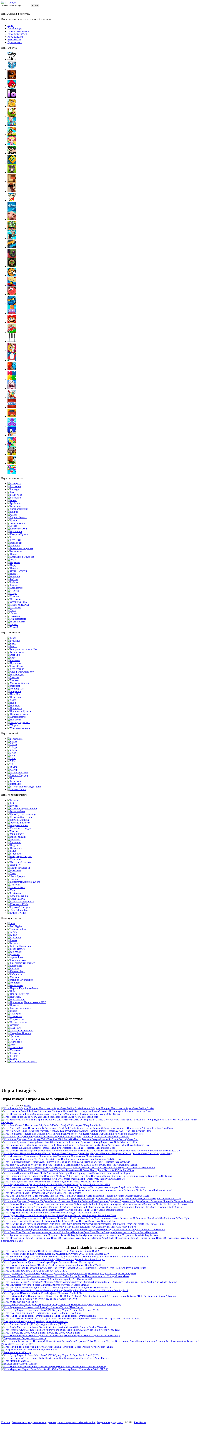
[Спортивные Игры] (12, 593)
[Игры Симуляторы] (12, 416)
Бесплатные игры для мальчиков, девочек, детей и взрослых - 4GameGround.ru (53, 1422)
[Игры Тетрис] (12, 444)
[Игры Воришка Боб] (12, 153)
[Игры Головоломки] (12, 181)
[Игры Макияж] (13, 680)
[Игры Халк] (11, 890)
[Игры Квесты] (12, 266)
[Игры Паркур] (13, 565)
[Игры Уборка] (13, 725)
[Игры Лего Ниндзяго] (12, 303)
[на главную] (8, 2)
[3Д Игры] (12, 69)
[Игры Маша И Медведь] (18, 775)
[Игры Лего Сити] (14, 540)
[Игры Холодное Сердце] (18, 896)
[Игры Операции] (14, 691)
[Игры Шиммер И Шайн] (18, 904)
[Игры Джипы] (13, 511)
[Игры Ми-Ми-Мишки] (17, 836)
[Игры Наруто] (13, 845)
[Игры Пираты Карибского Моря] (23, 988)
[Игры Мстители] (14, 842)
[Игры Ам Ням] (12, 116)
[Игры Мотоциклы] (20, 548)
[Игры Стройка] (13, 1025)
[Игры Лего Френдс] (16, 669)
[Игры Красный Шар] (12, 294)
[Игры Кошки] (15, 663)
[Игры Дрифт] (12, 520)
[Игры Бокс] (11, 492)
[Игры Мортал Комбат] (17, 517)
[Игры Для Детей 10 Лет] (12, 767)
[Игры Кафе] (11, 657)
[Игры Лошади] (16, 674)
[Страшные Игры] (17, 602)
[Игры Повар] (12, 700)
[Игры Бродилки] (12, 134)
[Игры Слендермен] (15, 587)
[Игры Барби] (12, 638)
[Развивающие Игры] (25, 786)
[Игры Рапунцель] (14, 853)
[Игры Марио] (12, 322)
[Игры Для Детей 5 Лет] (12, 752)
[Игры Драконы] (14, 954)
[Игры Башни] (17, 1022)
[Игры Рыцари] (13, 585)
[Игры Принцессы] (15, 708)
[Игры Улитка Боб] (12, 463)
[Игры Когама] (12, 285)
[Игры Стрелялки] (14, 607)
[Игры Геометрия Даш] (12, 163)
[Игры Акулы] (12, 932)
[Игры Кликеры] (12, 275)
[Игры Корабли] (13, 968)
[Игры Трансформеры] (17, 618)
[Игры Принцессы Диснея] (19, 711)
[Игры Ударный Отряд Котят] (12, 454)
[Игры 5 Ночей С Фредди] (12, 78)
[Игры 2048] (11, 923)
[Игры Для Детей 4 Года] (12, 750)
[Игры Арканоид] (14, 937)
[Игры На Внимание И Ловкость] (12, 350)
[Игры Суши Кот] (14, 1027)
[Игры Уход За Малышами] (19, 728)
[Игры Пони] (12, 702)
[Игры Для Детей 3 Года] (12, 747)
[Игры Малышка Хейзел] (18, 683)
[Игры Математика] (18, 772)
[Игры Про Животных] (12, 219)
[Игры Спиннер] (12, 426)
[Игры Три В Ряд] (14, 1036)
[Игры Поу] (11, 778)
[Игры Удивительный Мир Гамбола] (24, 881)
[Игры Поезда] (13, 573)
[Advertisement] (100, 1397)
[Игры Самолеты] (12, 397)
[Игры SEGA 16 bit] (12, 407)
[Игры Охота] (12, 559)
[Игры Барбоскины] (15, 738)
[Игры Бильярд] (13, 489)
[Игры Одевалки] (14, 654)
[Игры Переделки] (15, 697)
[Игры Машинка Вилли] (12, 332)
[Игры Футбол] (13, 624)
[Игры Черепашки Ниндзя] (19, 828)
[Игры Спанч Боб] (14, 870)
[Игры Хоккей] (13, 627)
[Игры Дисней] (12, 210)
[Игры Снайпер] (13, 590)
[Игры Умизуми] (14, 884)
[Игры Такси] (12, 610)
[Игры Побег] (12, 991)
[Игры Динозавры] (15, 951)
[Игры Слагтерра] (14, 1013)
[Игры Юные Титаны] (17, 912)
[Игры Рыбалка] (13, 582)
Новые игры (14, 39)
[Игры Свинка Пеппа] (17, 789)
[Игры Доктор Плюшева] (18, 819)
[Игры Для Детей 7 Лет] (12, 758)
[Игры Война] (15, 497)
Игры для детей (16, 36)
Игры (10, 25)
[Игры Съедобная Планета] (19, 1033)
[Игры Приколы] (12, 388)
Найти (35, 6)
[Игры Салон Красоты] (17, 716)
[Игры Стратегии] (14, 599)
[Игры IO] (12, 97)
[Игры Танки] (12, 613)
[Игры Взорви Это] (12, 144)
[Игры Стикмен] (14, 596)
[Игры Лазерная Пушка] (18, 534)
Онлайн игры (15, 28)
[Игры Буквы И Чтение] (12, 741)
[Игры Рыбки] (12, 1010)
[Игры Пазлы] (12, 379)
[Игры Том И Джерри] (16, 876)
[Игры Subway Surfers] (17, 929)
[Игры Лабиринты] (15, 974)
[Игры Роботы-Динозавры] (19, 1008)
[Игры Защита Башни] (16, 523)
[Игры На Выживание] (15, 551)
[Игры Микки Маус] (16, 834)
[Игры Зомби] (12, 525)
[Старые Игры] (16, 1019)
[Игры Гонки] (12, 500)
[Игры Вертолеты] (15, 943)
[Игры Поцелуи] (14, 705)
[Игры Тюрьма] (16, 621)
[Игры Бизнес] (12, 940)
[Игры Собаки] (14, 719)
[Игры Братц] (12, 643)
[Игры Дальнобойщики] (18, 509)
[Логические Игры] (12, 313)
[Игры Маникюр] (14, 685)
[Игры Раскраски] (14, 781)
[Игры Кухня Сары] (15, 666)
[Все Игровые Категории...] (22, 1061)
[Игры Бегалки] (12, 125)
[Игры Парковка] (14, 562)
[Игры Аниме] (12, 934)
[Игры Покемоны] (14, 996)
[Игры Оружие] (21, 556)
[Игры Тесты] (19, 722)
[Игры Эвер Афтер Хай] (18, 910)
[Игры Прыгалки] (13, 1005)
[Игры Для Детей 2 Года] (12, 744)
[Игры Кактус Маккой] (17, 528)
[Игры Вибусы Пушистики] (20, 946)
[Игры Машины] (14, 545)
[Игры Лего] (11, 537)
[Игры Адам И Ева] (12, 106)
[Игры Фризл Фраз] (15, 957)
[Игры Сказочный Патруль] (19, 862)
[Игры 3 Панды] (12, 59)
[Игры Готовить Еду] (16, 652)
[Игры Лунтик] (13, 769)
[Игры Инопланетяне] (27, 1002)
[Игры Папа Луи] (14, 694)
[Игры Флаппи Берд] (16, 1047)
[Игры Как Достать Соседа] (19, 960)
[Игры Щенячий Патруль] (19, 907)
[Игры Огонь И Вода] (12, 369)
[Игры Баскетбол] (14, 486)
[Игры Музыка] (12, 341)
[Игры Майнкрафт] (15, 542)
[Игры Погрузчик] (18, 571)
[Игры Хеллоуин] (14, 1050)
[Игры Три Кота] (14, 1039)
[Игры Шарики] (12, 473)
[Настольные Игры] (15, 985)
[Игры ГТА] (12, 191)
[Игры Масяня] (13, 831)
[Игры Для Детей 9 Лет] (12, 764)
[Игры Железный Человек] (19, 822)
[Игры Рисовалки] (14, 783)
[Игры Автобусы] (14, 483)
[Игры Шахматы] (14, 1053)
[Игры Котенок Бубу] (16, 971)
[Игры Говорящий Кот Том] (12, 172)
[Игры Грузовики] (14, 506)
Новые (27, 1105)
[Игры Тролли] (13, 879)
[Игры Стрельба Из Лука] (18, 604)
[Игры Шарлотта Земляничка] (21, 901)
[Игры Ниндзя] (13, 554)
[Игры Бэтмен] (13, 805)
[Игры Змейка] (12, 247)
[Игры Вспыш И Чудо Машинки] (22, 808)
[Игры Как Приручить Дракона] (21, 963)
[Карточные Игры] (15, 965)
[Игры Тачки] (12, 873)
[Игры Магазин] (13, 677)
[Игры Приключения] (16, 999)
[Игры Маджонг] (14, 977)
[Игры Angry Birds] (12, 87)
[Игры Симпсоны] (15, 859)
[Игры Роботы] (13, 579)
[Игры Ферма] (12, 1044)
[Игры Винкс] (12, 646)
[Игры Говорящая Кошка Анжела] (22, 649)
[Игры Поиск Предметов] (18, 994)
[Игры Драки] (12, 514)
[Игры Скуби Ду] (14, 865)
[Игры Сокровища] (15, 1016)
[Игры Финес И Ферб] (16, 887)
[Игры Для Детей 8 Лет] (12, 761)
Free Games (140, 1422)
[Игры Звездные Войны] (18, 825)
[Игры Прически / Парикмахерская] (18, 714)
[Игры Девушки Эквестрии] (20, 817)
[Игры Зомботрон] (12, 256)
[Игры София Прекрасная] (19, 867)
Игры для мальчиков (18, 31)
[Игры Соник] (12, 435)
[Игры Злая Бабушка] (12, 238)
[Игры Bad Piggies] (15, 926)
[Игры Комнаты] (14, 660)
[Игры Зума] (12, 228)
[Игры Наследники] (15, 848)
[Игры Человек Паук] (16, 898)
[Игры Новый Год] (12, 360)
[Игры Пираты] (13, 568)
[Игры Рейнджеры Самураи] (20, 856)
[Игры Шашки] (13, 1056)
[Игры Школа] (12, 1058)
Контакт (5, 1422)
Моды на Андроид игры (110, 1422)
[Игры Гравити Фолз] (16, 811)
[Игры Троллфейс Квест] (15, 1041)
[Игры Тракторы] (14, 616)
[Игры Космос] (15, 531)
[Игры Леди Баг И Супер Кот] (21, 671)
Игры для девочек (17, 34)
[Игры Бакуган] (13, 800)
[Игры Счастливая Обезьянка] (20, 1030)
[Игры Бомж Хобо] (15, 494)
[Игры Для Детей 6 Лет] (12, 755)
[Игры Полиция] (14, 576)
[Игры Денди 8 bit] (12, 200)
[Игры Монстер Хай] (16, 688)
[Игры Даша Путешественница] (22, 814)
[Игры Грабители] (14, 503)
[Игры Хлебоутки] (15, 893)
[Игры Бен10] (12, 803)
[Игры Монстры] (14, 982)
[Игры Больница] (14, 640)
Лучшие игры (15, 42)
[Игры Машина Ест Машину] (20, 979)
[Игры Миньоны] (14, 839)
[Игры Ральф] (12, 850)
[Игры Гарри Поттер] (16, 948)
